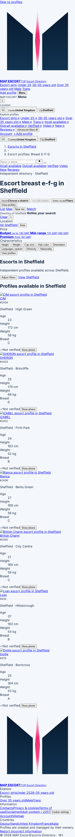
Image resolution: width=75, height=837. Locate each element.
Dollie (4, 654)
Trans (26, 89)
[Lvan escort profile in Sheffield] (24, 591)
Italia (55, 824)
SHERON (6, 358)
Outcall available (34, 166)
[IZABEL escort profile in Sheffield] (26, 413)
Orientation (59, 244)
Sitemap (18, 816)
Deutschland (9, 824)
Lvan (3, 595)
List (2, 209)
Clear (4, 217)
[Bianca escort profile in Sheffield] (25, 472)
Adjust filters (9, 277)
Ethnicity (31, 249)
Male (17, 89)
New (3, 170)
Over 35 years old (13, 800)
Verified (52, 166)
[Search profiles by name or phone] (40, 161)
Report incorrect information (21, 831)
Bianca (5, 476)
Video (63, 166)
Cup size (29, 244)
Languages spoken (12, 249)
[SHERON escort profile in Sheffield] (27, 354)
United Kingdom (30, 824)
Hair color (43, 244)
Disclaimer (12, 812)
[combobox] (18, 162)
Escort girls (8, 85)
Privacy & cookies (26, 808)
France (47, 824)
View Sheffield (28, 277)
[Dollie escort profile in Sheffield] (24, 650)
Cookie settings (60, 812)
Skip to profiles (11, 2)
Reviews (13, 170)
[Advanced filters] (45, 162)
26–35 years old (44, 85)
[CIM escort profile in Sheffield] (23, 294)
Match (31, 209)
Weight (16, 244)
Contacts (6, 808)
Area (22, 225)
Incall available (10, 166)
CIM (3, 298)
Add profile (8, 92)
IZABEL (5, 417)
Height (5, 244)
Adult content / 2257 (35, 812)
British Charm (10, 535)
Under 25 (24, 85)
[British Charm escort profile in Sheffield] (30, 532)
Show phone (28, 349)
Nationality (46, 249)
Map (9, 209)
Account (6, 816)
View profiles (9, 205)
